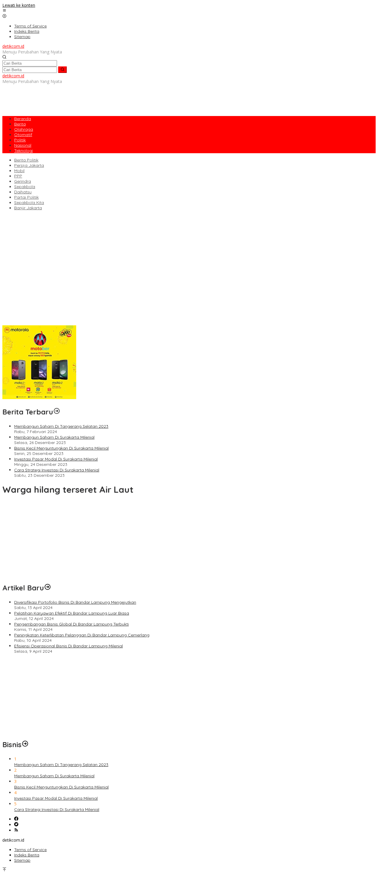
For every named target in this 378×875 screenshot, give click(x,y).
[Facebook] (16, 819)
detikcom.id (13, 46)
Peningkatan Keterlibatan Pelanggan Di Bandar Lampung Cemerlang (70, 317)
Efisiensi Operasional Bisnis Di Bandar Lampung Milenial (56, 322)
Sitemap (22, 860)
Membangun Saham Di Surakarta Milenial (54, 437)
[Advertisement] (109, 97)
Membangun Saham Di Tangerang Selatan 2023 (61, 426)
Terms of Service (30, 849)
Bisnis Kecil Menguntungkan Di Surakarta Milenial (61, 448)
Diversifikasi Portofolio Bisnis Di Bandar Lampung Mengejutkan (63, 300)
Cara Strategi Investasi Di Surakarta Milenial (56, 470)
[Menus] (4, 11)
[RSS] (16, 830)
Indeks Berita (26, 855)
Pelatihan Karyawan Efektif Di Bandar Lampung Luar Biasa (59, 305)
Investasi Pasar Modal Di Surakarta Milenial (56, 459)
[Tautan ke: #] (47, 587)
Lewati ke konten (18, 5)
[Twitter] (16, 824)
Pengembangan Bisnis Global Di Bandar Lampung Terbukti (59, 311)
